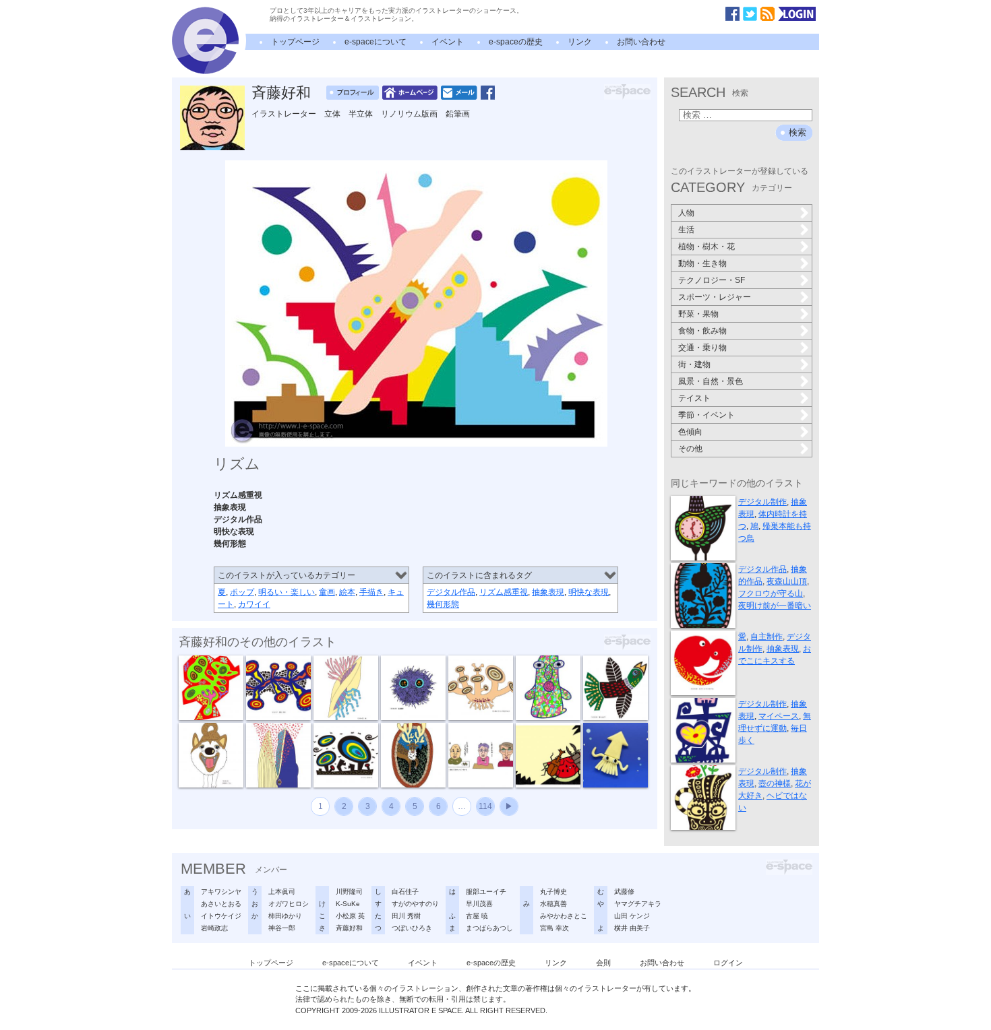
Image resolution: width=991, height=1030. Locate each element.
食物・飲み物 (702, 330)
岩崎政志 (214, 928)
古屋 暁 (477, 916)
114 (485, 806)
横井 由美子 (632, 928)
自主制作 (766, 636)
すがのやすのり (415, 903)
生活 (686, 229)
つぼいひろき (412, 928)
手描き (371, 592)
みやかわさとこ (563, 916)
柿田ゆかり (285, 916)
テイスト (694, 398)
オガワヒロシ (288, 903)
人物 (686, 213)
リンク (580, 41)
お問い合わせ (641, 41)
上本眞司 (281, 891)
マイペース (778, 716)
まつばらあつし (489, 928)
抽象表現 (548, 592)
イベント (447, 41)
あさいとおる (221, 903)
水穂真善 (553, 903)
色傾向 (690, 432)
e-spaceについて (375, 41)
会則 (603, 963)
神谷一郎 (281, 928)
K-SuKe (348, 903)
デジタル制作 (762, 502)
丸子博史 (553, 891)
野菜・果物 (698, 314)
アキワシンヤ (221, 891)
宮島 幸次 (554, 928)
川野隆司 (349, 891)
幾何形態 (443, 604)
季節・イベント (706, 415)
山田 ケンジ (632, 916)
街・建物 (694, 364)
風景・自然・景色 (710, 381)
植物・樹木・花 (706, 246)
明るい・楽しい (286, 592)
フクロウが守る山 (770, 593)
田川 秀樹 (406, 916)
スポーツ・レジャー (714, 297)
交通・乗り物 (702, 347)
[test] (205, 71)
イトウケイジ (221, 916)
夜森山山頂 (787, 581)
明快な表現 (588, 592)
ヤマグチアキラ (637, 903)
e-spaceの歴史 (516, 41)
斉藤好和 (281, 92)
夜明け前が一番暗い (774, 605)
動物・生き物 (702, 263)
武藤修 (624, 891)
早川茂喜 (479, 903)
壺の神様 (774, 783)
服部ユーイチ (486, 891)
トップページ (295, 41)
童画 (327, 592)
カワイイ (254, 604)
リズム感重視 (503, 592)
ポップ (242, 592)
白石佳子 (405, 891)
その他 (690, 448)
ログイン (728, 963)
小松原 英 (350, 916)
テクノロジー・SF (711, 280)
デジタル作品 (451, 592)
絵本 (347, 592)
